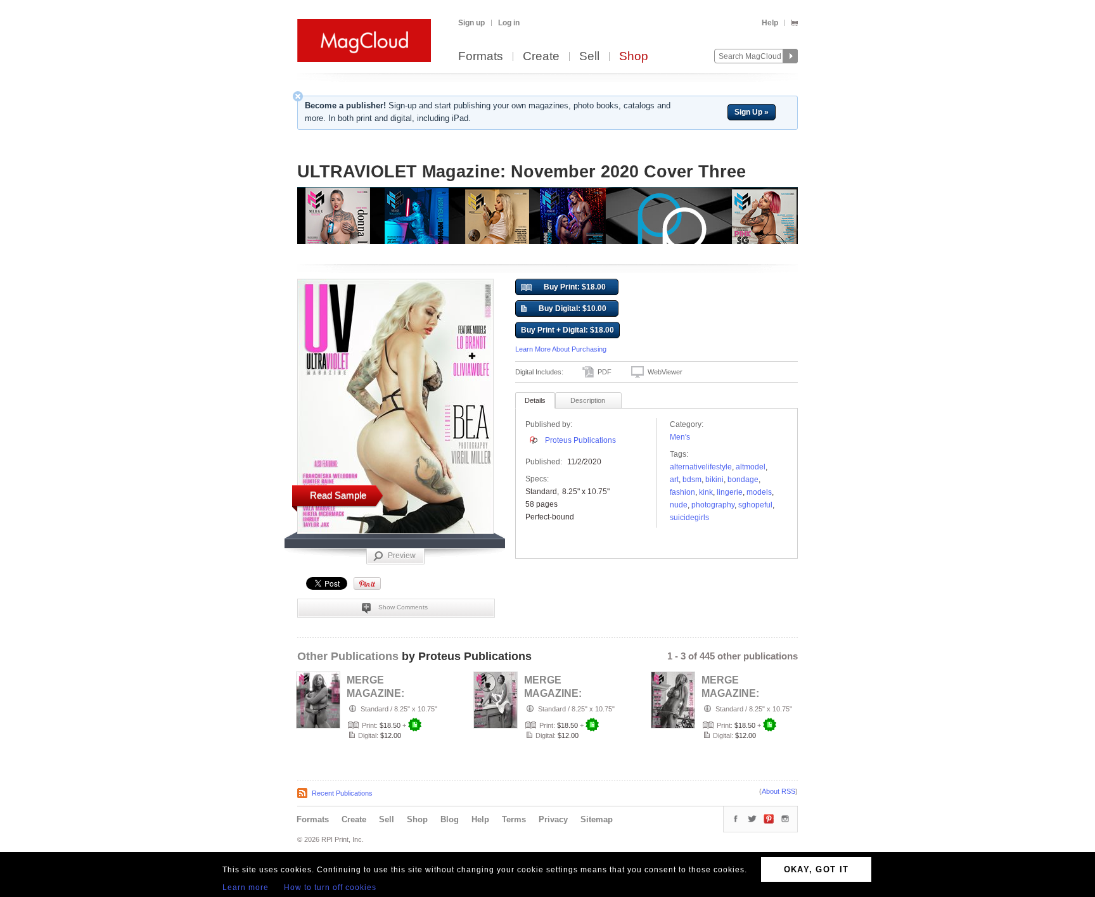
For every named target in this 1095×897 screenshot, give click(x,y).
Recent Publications (342, 793)
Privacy (553, 819)
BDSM (691, 479)
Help (770, 22)
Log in (509, 22)
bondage (743, 479)
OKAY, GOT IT (816, 869)
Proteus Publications (580, 440)
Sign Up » (751, 112)
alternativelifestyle (701, 466)
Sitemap (596, 819)
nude (679, 504)
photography (712, 504)
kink (706, 492)
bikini (714, 479)
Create (541, 57)
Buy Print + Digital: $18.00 (567, 330)
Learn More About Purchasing (560, 349)
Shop (633, 57)
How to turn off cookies (330, 887)
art (674, 479)
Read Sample (338, 495)
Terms (514, 819)
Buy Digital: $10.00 (572, 308)
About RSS (778, 791)
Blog (449, 819)
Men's (680, 437)
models (759, 492)
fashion (682, 492)
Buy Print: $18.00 (575, 287)
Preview (402, 555)
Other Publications (348, 656)
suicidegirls (689, 517)
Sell (589, 57)
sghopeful (755, 504)
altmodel (750, 466)
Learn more (245, 887)
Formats (480, 57)
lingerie (730, 492)
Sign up (471, 22)
